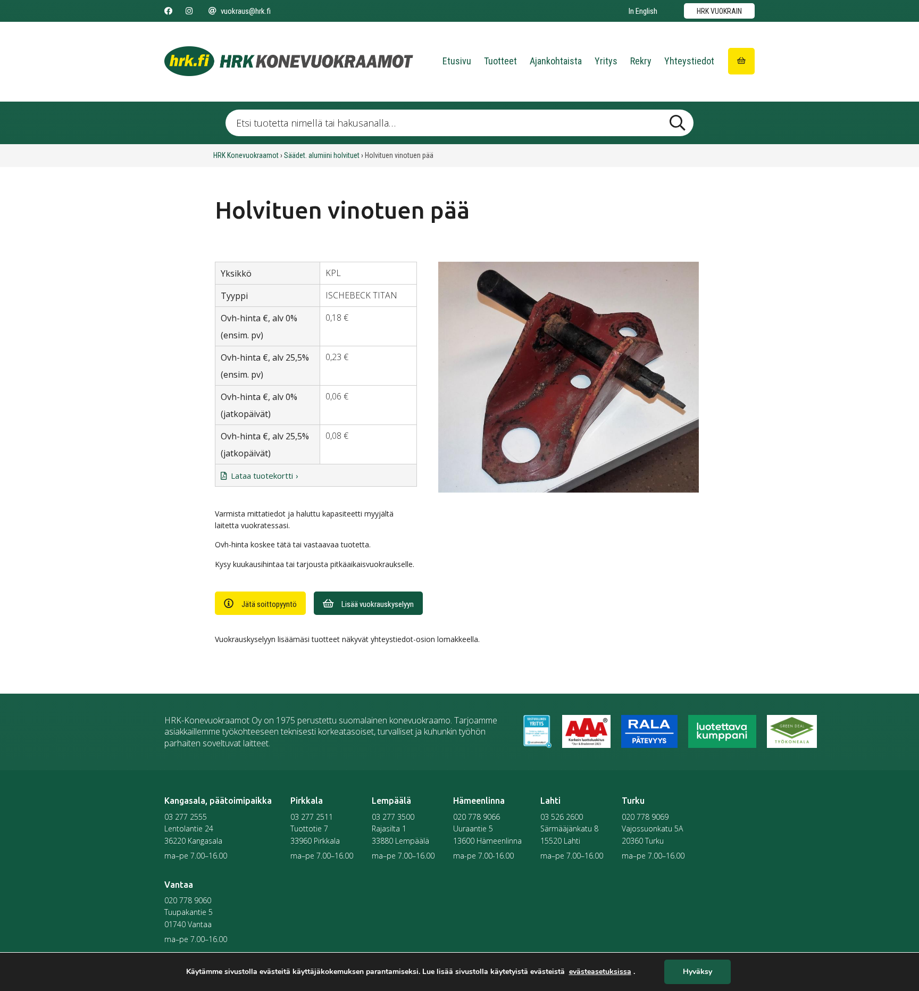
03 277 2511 (311, 817)
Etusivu (456, 60)
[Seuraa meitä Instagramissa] (189, 11)
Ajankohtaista (556, 60)
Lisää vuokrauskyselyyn (377, 604)
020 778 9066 (476, 817)
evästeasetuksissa (600, 972)
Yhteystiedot (689, 60)
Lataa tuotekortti (262, 475)
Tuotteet (500, 60)
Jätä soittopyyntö (269, 604)
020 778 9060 (187, 900)
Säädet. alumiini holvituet (322, 155)
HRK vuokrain (719, 11)
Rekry (640, 60)
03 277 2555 (185, 817)
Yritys (606, 60)
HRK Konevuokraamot (246, 155)
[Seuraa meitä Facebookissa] (168, 11)
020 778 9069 (645, 817)
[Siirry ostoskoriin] (741, 61)
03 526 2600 (561, 817)
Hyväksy (697, 972)
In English (643, 11)
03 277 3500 (393, 817)
